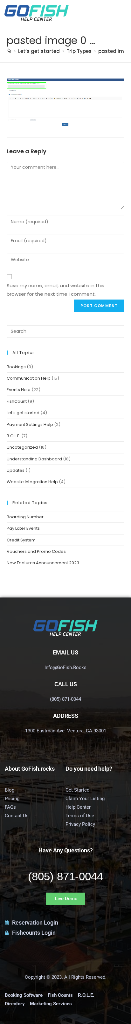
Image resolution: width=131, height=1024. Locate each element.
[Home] (9, 51)
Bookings (16, 367)
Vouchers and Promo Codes (36, 551)
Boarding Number (25, 517)
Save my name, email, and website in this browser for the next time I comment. (55, 289)
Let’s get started (23, 413)
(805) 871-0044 (65, 876)
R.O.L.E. (13, 436)
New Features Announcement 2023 (43, 563)
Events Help (19, 390)
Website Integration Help (32, 482)
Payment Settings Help (30, 424)
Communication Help (29, 378)
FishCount (17, 401)
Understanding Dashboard (34, 459)
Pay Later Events (23, 528)
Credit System (21, 540)
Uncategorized (22, 447)
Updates (15, 470)
